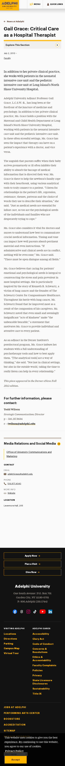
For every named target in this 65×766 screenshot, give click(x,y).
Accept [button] (15, 760)
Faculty (7, 58)
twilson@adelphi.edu (21, 423)
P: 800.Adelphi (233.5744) (32, 601)
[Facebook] (15, 611)
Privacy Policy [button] (14, 750)
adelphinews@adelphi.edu (20, 474)
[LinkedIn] (50, 612)
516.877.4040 (14, 484)
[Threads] (22, 612)
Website (11, 493)
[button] (35, 4)
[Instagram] (28, 612)
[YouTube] (43, 611)
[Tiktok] (35, 612)
